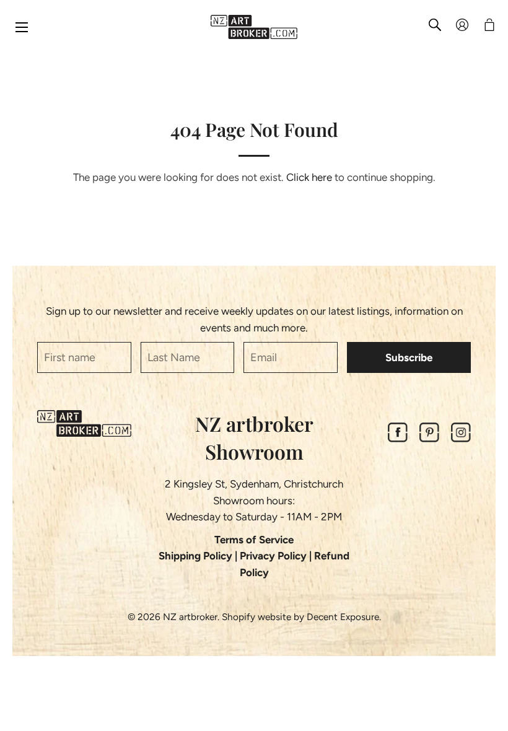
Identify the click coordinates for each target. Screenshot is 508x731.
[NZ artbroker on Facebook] (398, 438)
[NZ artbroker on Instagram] (461, 438)
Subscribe (408, 357)
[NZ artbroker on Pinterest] (429, 438)
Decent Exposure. (344, 617)
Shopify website (256, 617)
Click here (309, 177)
